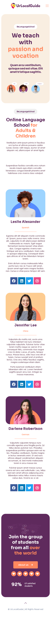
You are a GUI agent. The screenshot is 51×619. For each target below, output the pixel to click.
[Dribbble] (37, 280)
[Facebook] (13, 280)
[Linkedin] (21, 280)
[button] (25, 564)
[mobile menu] (47, 5)
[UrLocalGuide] (25, 5)
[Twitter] (29, 280)
